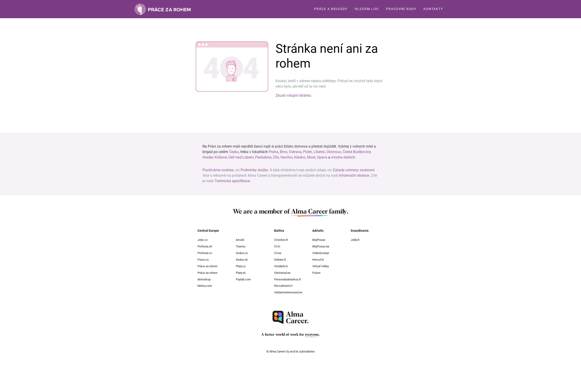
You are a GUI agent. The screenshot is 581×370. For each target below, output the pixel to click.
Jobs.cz (202, 240)
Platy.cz (241, 266)
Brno (283, 152)
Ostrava (295, 152)
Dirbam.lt (280, 259)
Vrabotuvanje (320, 253)
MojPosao (318, 240)
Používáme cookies (218, 170)
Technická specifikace (232, 181)
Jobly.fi (355, 240)
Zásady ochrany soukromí (353, 170)
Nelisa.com (204, 285)
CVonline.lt (281, 240)
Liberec (319, 152)
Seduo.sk (242, 259)
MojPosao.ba (320, 246)
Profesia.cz (204, 253)
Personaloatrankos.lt (287, 279)
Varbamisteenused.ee (288, 292)
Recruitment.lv (283, 285)
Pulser (316, 272)
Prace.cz (203, 259)
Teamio (240, 246)
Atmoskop (204, 279)
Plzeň (307, 152)
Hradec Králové (214, 157)
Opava (322, 157)
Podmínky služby (254, 170)
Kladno (299, 157)
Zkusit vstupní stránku (293, 95)
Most (311, 157)
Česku (234, 152)
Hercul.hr (318, 259)
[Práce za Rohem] (162, 9)
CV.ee (277, 253)
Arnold (240, 240)
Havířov (287, 157)
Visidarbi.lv (281, 266)
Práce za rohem (207, 272)
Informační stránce (354, 175)
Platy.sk (241, 272)
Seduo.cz (242, 253)
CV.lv (277, 246)
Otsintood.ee (282, 272)
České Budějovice (357, 152)
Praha (273, 152)
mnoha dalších (343, 157)
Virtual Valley (320, 266)
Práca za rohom (207, 266)
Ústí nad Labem (241, 157)
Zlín (276, 157)
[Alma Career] (290, 317)
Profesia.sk (204, 246)
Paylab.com (243, 279)
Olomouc (334, 152)
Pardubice (263, 157)
